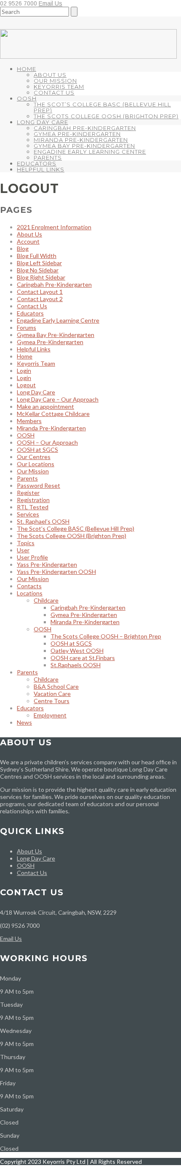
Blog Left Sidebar (39, 262)
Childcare (46, 600)
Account (28, 241)
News (24, 722)
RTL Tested (32, 507)
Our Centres (34, 456)
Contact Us (54, 92)
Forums (26, 327)
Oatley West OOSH (77, 650)
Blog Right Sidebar (41, 277)
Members (29, 420)
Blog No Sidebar (38, 270)
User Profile (32, 557)
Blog (23, 248)
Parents (48, 157)
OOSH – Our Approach (47, 442)
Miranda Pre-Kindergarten (81, 139)
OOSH (27, 98)
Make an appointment (45, 406)
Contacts (29, 586)
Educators (36, 163)
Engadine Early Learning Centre (90, 151)
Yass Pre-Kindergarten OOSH (56, 571)
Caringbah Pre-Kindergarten (85, 128)
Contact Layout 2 (40, 298)
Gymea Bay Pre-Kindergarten (84, 145)
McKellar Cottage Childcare (53, 413)
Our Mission (55, 80)
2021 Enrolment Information (54, 227)
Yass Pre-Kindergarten (47, 564)
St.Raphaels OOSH (76, 664)
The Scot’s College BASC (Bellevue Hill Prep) (102, 107)
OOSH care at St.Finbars (83, 657)
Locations (30, 593)
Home (26, 68)
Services (28, 514)
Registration (33, 499)
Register (28, 492)
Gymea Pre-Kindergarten (77, 133)
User (23, 550)
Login (24, 370)
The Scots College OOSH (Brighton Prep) (106, 116)
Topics (26, 542)
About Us (50, 74)
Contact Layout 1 (40, 291)
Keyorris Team (59, 86)
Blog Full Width (36, 255)
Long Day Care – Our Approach (57, 399)
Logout (26, 385)
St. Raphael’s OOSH (43, 521)
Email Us (50, 3)
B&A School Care (56, 686)
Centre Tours (51, 700)
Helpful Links (40, 169)
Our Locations (35, 463)
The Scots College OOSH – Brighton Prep (106, 636)
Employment (50, 715)
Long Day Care (42, 122)
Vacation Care (52, 693)
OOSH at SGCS (37, 449)
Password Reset (38, 485)
